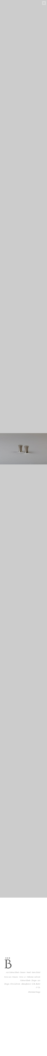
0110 (38, 980)
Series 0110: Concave (11, 977)
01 (25, 977)
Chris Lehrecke (15, 984)
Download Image (34, 992)
